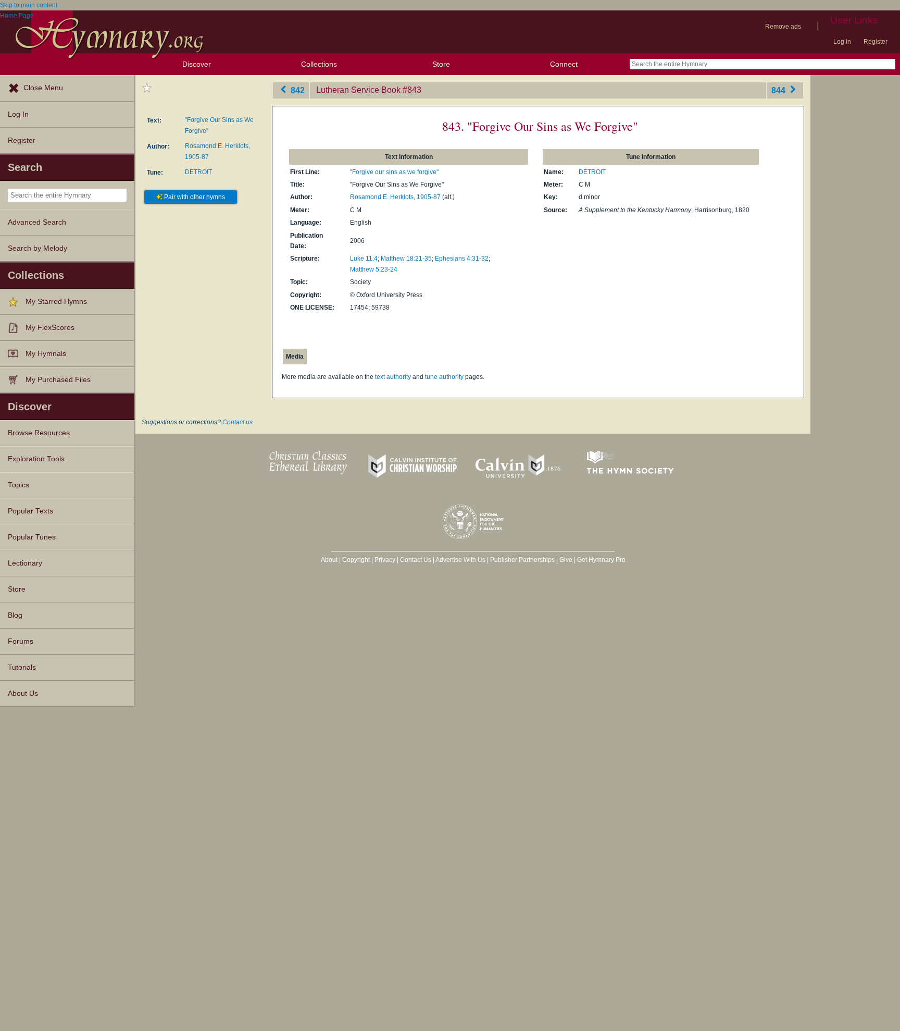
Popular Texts (30, 511)
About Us (23, 693)
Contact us (237, 422)
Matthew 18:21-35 (406, 258)
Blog (15, 615)
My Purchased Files (58, 380)
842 (297, 89)
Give (565, 559)
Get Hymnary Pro (601, 559)
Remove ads (783, 26)
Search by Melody (37, 248)
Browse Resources (39, 433)
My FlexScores (50, 328)
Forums (20, 641)
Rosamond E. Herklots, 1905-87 (395, 197)
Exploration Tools (36, 459)
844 (779, 89)
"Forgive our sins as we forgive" (394, 172)
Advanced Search (37, 222)
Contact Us (415, 559)
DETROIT (198, 172)
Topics (18, 485)
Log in (842, 41)
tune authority (444, 377)
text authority (393, 377)
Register (876, 41)
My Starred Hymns (56, 301)
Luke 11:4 (364, 258)
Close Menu (43, 88)
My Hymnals (46, 354)
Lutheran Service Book (358, 89)
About (329, 559)
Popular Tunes (32, 537)
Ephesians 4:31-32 (462, 258)
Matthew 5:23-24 (373, 269)
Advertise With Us (460, 559)
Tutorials (22, 667)
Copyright (356, 559)
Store (441, 64)
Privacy (384, 559)
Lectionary (25, 563)
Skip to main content (28, 5)
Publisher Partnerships (522, 559)
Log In (18, 114)
